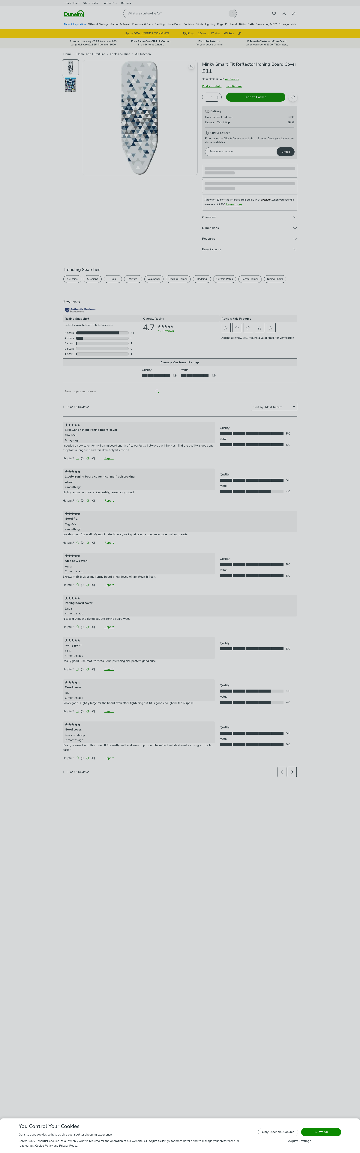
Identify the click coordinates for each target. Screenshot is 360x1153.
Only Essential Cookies (278, 1132)
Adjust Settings (299, 1141)
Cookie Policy (44, 1146)
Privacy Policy (68, 1146)
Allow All (321, 1132)
